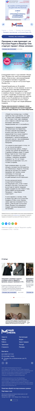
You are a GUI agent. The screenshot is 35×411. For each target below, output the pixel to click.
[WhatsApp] (12, 223)
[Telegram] (9, 223)
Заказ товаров (23, 342)
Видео (21, 339)
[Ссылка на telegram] (6, 363)
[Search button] (31, 24)
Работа (4, 342)
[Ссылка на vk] (3, 363)
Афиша (4, 339)
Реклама (22, 347)
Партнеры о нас (7, 391)
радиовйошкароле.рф (16, 215)
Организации (23, 337)
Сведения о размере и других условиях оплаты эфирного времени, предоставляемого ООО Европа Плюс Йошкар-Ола (13, 280)
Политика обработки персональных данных (16, 388)
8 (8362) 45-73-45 (8, 354)
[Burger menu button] (3, 24)
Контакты (5, 351)
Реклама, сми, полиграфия (9, 49)
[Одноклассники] (16, 223)
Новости (4, 337)
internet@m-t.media (8, 356)
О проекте (5, 347)
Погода (21, 344)
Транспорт (5, 344)
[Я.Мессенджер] (3, 223)
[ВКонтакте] (6, 223)
